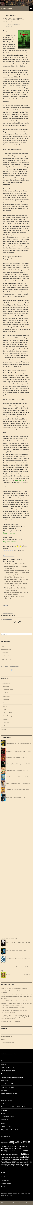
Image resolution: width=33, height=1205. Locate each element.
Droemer (21, 1146)
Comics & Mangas (8, 689)
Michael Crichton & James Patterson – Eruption (14, 1001)
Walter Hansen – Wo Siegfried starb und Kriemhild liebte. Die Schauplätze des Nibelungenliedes (17, 572)
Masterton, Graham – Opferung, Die (11, 621)
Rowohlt (29, 1162)
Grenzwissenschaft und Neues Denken (12, 1077)
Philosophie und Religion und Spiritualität (13, 1107)
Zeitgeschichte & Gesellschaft (9, 1130)
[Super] (12, 550)
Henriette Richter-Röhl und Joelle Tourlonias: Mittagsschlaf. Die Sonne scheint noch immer (16, 1004)
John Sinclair (12, 1157)
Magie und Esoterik (6, 1100)
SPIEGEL (3, 729)
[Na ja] (6, 550)
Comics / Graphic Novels (8, 1067)
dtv (6, 605)
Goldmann (6, 1153)
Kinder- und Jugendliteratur (9, 1093)
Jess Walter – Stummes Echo (14, 577)
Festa (20, 1151)
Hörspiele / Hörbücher (7, 1087)
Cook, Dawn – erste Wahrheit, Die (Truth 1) (13, 1007)
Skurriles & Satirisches (7, 1116)
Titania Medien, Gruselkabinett (9, 1166)
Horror (5, 702)
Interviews (4, 1090)
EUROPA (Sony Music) (7, 1151)
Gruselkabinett (14, 1154)
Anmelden (4, 1177)
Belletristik (6, 686)
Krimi (7, 1159)
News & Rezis (5, 1033)
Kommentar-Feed (6, 1183)
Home (2, 646)
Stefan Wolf (22, 1164)
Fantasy (16, 1151)
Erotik (13, 1148)
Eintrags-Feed (5, 1180)
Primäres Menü (31, 8)
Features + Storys (6, 659)
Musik (2, 1103)
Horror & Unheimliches (7, 1084)
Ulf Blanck (24, 1166)
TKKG (20, 1165)
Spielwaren (6, 719)
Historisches (4, 1080)
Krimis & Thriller (7, 712)
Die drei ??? (5, 1146)
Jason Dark (4, 1157)
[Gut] (10, 550)
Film (2, 1074)
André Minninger (4, 1142)
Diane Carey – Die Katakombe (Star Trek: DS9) (14, 988)
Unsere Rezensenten (6, 1036)
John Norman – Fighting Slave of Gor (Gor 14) (14, 1010)
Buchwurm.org (6, 8)
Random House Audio (21, 1162)
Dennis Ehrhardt (13, 1144)
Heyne (22, 1153)
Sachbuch (3, 1113)
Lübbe (11, 1159)
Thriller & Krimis (11, 15)
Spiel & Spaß (4, 1120)
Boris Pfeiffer (4, 1144)
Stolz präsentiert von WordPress (21, 1202)
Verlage (3, 1039)
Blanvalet (25, 1141)
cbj (7, 1144)
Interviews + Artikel (6, 656)
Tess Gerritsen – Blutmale (8, 1012)
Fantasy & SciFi (7, 696)
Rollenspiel (4, 1110)
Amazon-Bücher (5, 683)
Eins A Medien (6, 1148)
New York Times (5, 726)
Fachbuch (5, 693)
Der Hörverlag (21, 1144)
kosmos (3, 1159)
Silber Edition (15, 1164)
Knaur (26, 1156)
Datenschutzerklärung (7, 1042)
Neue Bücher (4, 652)
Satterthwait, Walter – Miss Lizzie (16, 564)
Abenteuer (4, 1060)
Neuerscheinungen (8, 716)
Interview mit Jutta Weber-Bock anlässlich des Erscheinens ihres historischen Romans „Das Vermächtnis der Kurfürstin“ (16, 996)
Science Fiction (4, 1164)
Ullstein (29, 1166)
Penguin (26, 1159)
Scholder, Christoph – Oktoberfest (10, 1021)
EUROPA (18, 1148)
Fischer (25, 1151)
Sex (9, 1164)
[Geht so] (8, 550)
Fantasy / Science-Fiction (8, 1070)
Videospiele (6, 722)
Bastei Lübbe (15, 1141)
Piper (13, 1162)
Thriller (27, 1164)
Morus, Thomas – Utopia (8, 614)
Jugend (5, 706)
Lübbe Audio (19, 1159)
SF (11, 1164)
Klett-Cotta (19, 1157)
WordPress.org (5, 1187)
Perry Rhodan (6, 1162)
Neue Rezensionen (6, 649)
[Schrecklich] (4, 550)
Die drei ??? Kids (13, 1146)
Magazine (3, 1097)
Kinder (5, 709)
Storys (2, 1123)
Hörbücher (6, 699)
